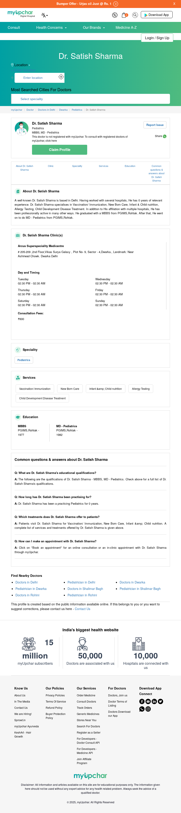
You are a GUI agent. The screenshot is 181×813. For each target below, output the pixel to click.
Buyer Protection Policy (56, 716)
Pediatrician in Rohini (82, 595)
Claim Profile (59, 149)
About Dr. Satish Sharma (24, 167)
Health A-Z (22, 37)
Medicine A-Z (126, 27)
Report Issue (155, 125)
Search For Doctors (88, 726)
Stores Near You (86, 720)
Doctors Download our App (119, 713)
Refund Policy (54, 707)
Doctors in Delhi (26, 582)
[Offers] (114, 14)
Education (130, 166)
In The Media (22, 701)
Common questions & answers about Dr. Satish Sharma (156, 173)
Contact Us (82, 608)
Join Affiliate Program (84, 761)
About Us (19, 695)
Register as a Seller (88, 732)
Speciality (77, 166)
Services (103, 166)
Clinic (51, 166)
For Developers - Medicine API (87, 751)
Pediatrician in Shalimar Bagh (140, 588)
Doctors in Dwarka (132, 582)
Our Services (86, 688)
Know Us (21, 688)
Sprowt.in (20, 720)
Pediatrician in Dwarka (31, 588)
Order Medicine (86, 695)
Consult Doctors (86, 701)
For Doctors (117, 688)
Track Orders (84, 707)
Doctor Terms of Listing (117, 703)
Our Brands (92, 27)
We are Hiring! (23, 714)
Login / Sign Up (157, 37)
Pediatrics (23, 360)
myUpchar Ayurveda (26, 726)
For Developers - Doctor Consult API (88, 740)
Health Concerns (49, 27)
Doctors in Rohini (27, 595)
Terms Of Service (56, 701)
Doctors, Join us (117, 695)
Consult (14, 27)
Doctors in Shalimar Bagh (85, 588)
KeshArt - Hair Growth (22, 734)
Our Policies (55, 688)
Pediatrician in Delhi (81, 582)
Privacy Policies (55, 695)
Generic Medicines (88, 714)
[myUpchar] (164, 136)
